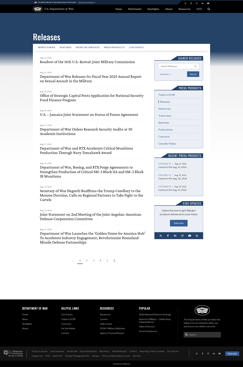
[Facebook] (168, 235)
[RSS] (197, 235)
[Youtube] (189, 235)
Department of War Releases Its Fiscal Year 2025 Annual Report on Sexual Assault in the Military (90, 78)
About (169, 8)
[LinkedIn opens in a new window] (202, 3)
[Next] (114, 260)
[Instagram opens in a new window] (197, 3)
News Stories (46, 47)
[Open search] (209, 9)
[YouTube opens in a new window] (208, 3)
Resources (184, 8)
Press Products (114, 47)
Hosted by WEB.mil (121, 364)
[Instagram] (182, 235)
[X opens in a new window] (185, 3)
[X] (160, 235)
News (119, 8)
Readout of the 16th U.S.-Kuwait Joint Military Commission (87, 62)
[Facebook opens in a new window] (191, 3)
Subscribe (179, 223)
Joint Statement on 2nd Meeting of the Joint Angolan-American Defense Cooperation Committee (90, 216)
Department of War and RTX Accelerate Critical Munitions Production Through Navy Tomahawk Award (86, 150)
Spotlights (153, 8)
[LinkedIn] (175, 235)
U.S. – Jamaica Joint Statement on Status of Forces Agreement (89, 114)
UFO (199, 8)
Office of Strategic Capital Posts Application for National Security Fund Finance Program (92, 97)
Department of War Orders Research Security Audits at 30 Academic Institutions (86, 131)
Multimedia (134, 8)
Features (66, 47)
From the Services (88, 47)
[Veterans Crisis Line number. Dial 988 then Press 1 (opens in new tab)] (13, 353)
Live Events (136, 47)
